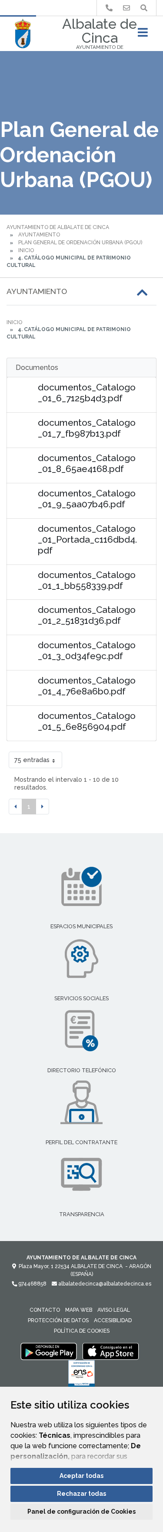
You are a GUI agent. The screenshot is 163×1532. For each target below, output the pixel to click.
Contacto (45, 1310)
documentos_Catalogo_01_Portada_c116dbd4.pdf (87, 539)
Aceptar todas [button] (81, 1475)
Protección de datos (58, 1320)
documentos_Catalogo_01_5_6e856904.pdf (87, 721)
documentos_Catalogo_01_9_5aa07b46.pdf (87, 499)
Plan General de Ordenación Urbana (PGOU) (80, 242)
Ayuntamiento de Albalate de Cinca (58, 227)
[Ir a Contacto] (126, 8)
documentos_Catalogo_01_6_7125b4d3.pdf (87, 393)
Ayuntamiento (39, 235)
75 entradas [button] (32, 759)
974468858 (32, 1284)
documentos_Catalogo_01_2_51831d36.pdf (87, 615)
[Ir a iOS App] (111, 1351)
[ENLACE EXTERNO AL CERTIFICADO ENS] (81, 1376)
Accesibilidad (113, 1320)
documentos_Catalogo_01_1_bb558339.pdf (87, 580)
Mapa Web (78, 1310)
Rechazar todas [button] (81, 1493)
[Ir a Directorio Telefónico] (109, 8)
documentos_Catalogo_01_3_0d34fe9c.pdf (87, 650)
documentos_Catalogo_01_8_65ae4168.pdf (87, 463)
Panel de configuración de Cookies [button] (81, 1511)
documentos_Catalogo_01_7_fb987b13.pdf (87, 428)
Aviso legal (113, 1310)
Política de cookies (82, 1331)
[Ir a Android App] (48, 1351)
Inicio (26, 250)
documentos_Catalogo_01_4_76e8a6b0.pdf (87, 686)
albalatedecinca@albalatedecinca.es (104, 1284)
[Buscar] (143, 8)
